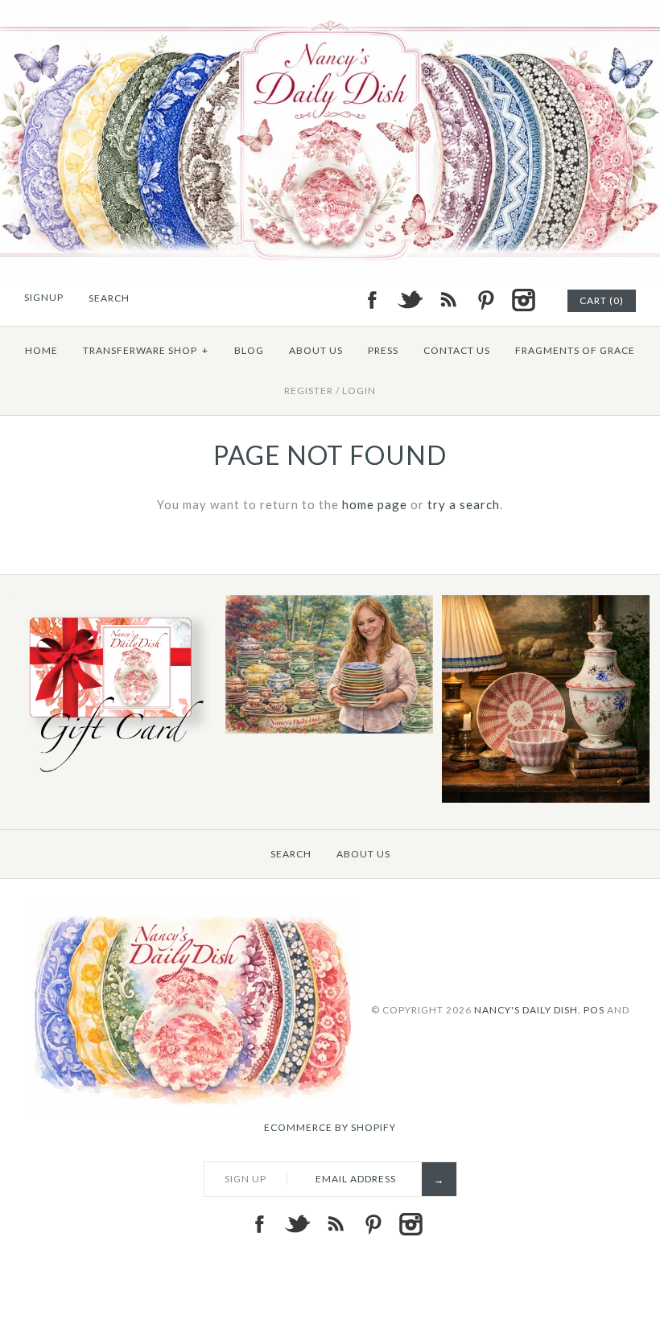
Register (308, 390)
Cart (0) (602, 300)
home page (374, 504)
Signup (44, 297)
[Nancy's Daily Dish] (330, 9)
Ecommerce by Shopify (330, 1127)
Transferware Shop (145, 350)
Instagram (523, 300)
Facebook (372, 300)
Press (383, 350)
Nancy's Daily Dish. (527, 1009)
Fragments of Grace (575, 350)
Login (359, 390)
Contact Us (456, 350)
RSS (447, 300)
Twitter (409, 300)
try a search (463, 504)
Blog (249, 350)
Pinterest (485, 300)
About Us (316, 350)
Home (41, 350)
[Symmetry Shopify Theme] (112, 776)
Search (290, 854)
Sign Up (245, 1179)
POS (594, 1009)
